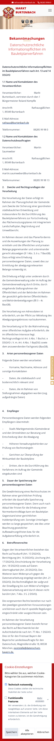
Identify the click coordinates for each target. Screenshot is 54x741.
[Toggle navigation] (50, 10)
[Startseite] (9, 13)
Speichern (11, 732)
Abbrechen (43, 732)
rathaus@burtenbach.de (15, 122)
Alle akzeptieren (27, 732)
